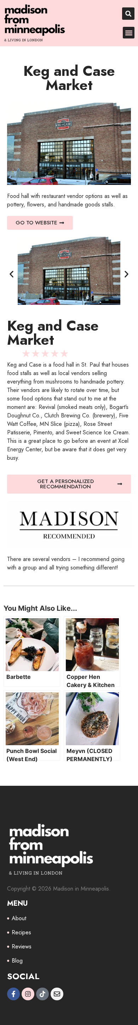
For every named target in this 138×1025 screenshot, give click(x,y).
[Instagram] (28, 994)
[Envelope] (57, 994)
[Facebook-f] (13, 994)
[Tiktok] (42, 994)
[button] (128, 13)
